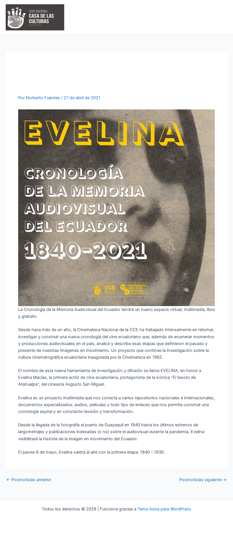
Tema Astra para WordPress (164, 509)
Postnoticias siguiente (203, 480)
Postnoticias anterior (28, 480)
